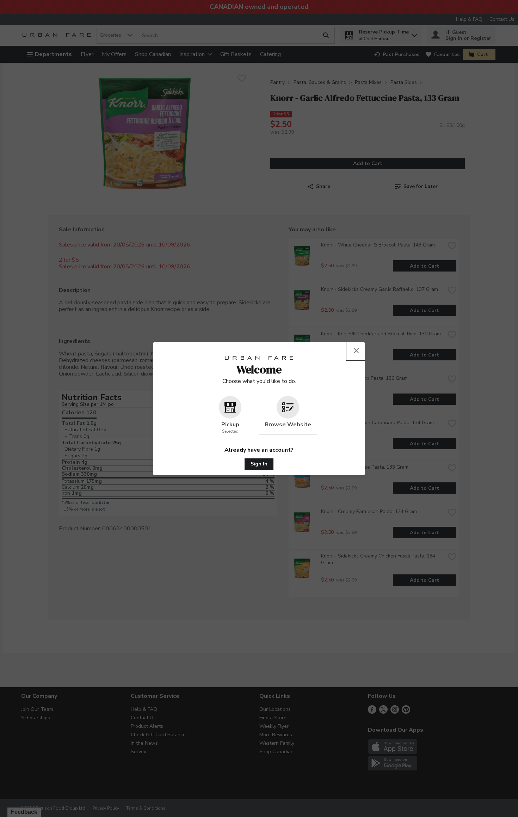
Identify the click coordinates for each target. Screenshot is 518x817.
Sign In (259, 464)
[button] (230, 415)
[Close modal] (356, 350)
